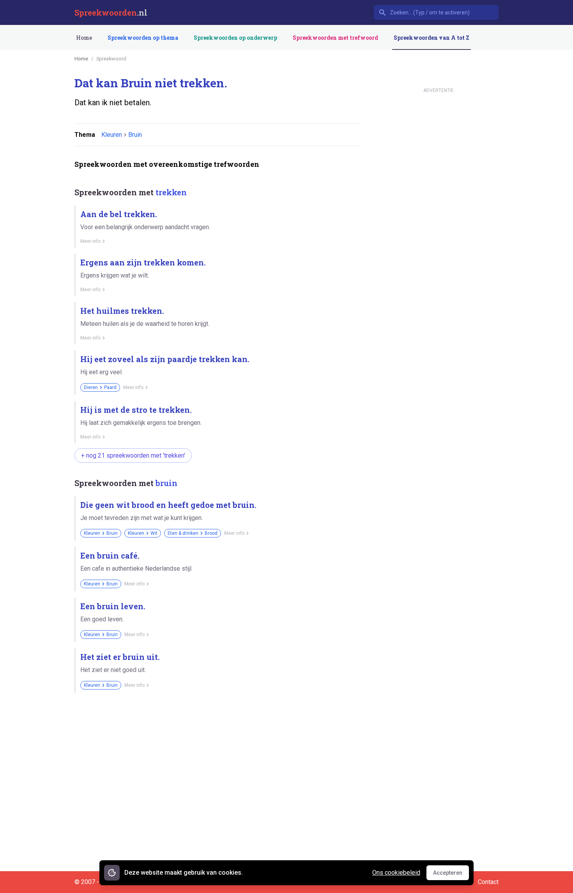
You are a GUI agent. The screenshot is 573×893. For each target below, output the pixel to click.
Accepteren (451, 875)
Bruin (135, 134)
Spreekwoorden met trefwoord (335, 37)
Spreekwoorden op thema (143, 37)
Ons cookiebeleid (396, 872)
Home (84, 37)
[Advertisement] (216, 725)
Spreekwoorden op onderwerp (235, 37)
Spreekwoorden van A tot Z (431, 37)
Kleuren (111, 134)
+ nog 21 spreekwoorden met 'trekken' (133, 455)
